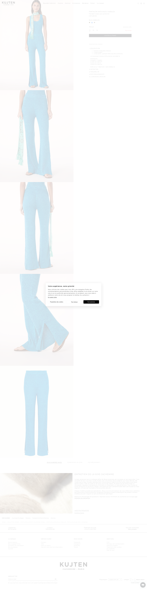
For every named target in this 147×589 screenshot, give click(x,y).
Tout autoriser (91, 301)
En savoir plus (52, 297)
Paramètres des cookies (56, 301)
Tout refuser (74, 302)
